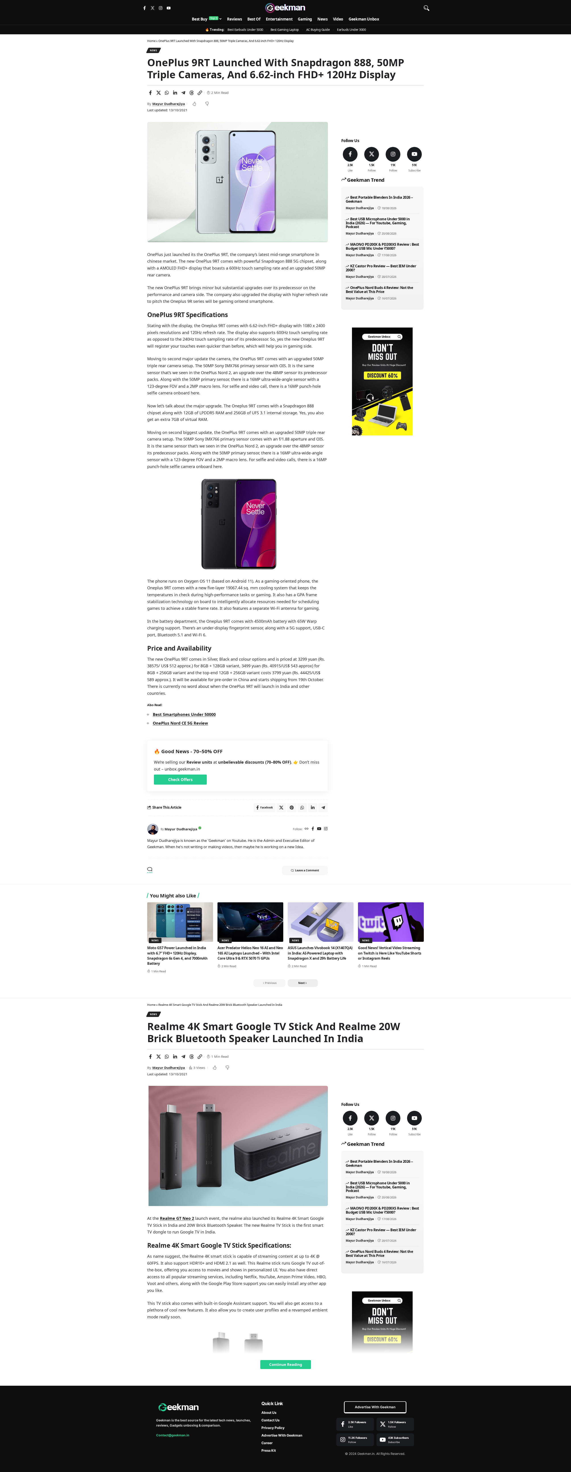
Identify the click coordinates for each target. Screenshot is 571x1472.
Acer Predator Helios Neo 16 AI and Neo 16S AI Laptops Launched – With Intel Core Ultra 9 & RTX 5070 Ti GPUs (250, 953)
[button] (426, 8)
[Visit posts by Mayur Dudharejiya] (152, 829)
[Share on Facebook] (150, 92)
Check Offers (180, 779)
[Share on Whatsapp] (167, 92)
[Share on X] (158, 92)
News (153, 50)
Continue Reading (285, 1364)
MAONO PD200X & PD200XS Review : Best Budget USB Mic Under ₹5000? (382, 246)
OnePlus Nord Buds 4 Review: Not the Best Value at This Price (379, 289)
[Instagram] (161, 8)
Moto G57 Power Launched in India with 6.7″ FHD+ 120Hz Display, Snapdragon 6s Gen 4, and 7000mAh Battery (177, 955)
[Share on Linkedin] (175, 92)
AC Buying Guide (318, 29)
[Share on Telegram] (183, 92)
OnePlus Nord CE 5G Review (180, 723)
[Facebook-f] (145, 8)
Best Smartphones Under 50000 (184, 714)
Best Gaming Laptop (285, 29)
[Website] (306, 829)
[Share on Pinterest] (291, 807)
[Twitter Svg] (153, 8)
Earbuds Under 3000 (351, 29)
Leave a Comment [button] (307, 870)
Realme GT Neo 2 (177, 1218)
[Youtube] (169, 8)
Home (151, 41)
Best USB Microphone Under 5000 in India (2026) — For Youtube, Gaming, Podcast (378, 222)
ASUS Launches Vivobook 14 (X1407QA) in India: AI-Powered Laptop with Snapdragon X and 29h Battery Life (320, 953)
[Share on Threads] (191, 92)
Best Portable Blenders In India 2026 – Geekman (379, 199)
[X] (372, 160)
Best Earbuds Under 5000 (245, 29)
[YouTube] (319, 829)
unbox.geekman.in (182, 769)
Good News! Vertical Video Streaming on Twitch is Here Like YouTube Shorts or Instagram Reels (389, 953)
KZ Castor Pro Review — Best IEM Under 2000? (381, 268)
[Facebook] (312, 829)
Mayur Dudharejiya (168, 103)
